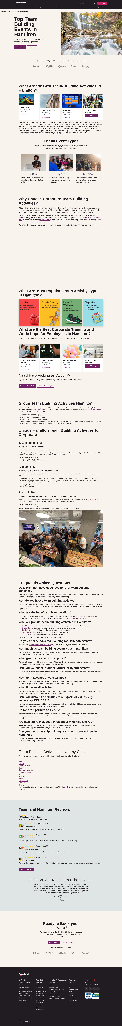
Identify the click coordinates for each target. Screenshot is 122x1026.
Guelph (21, 768)
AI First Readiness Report (25, 998)
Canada (21, 11)
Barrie (21, 761)
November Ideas (40, 1000)
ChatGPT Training (23, 993)
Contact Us (72, 993)
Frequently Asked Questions (73, 990)
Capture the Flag (51, 450)
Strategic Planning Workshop (56, 989)
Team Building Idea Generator (40, 645)
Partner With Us (73, 1000)
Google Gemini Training (24, 995)
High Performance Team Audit (57, 998)
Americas (7, 11)
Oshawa (22, 783)
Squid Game (45, 220)
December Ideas (40, 1002)
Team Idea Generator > (27, 386)
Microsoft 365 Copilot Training (24, 988)
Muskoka (22, 776)
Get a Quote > (20, 47)
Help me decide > (68, 942)
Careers (71, 995)
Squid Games (26, 626)
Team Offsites (39, 993)
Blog (70, 987)
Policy (24, 1020)
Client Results (72, 982)
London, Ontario (25, 772)
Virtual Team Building (41, 985)
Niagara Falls (23, 781)
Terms (20, 1020)
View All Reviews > (26, 869)
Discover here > (86, 338)
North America (14, 11)
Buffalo (21, 778)
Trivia (23, 634)
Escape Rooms (27, 628)
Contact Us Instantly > (45, 386)
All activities (39, 982)
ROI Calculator (39, 1009)
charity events (65, 212)
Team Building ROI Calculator (75, 618)
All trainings (52, 982)
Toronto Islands (24, 766)
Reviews (71, 985)
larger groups (37, 409)
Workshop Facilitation (55, 994)
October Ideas (39, 998)
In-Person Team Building (40, 988)
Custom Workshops (54, 996)
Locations (71, 998)
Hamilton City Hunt (90, 409)
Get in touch (63, 787)
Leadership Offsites (41, 991)
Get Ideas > (31, 47)
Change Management (55, 991)
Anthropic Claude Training (25, 991)
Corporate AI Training (24, 982)
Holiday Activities (40, 1004)
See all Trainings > (92, 366)
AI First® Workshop (23, 985)
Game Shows (26, 632)
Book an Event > (53, 942)
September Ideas (40, 995)
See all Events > (91, 115)
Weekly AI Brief (22, 1000)
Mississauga (23, 774)
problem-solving (55, 501)
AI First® (51, 985)
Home (2, 11)
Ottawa (21, 785)
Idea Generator (40, 1007)
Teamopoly (29, 474)
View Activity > (24, 114)
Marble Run (93, 499)
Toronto (21, 764)
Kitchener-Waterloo (26, 770)
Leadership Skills (53, 987)
